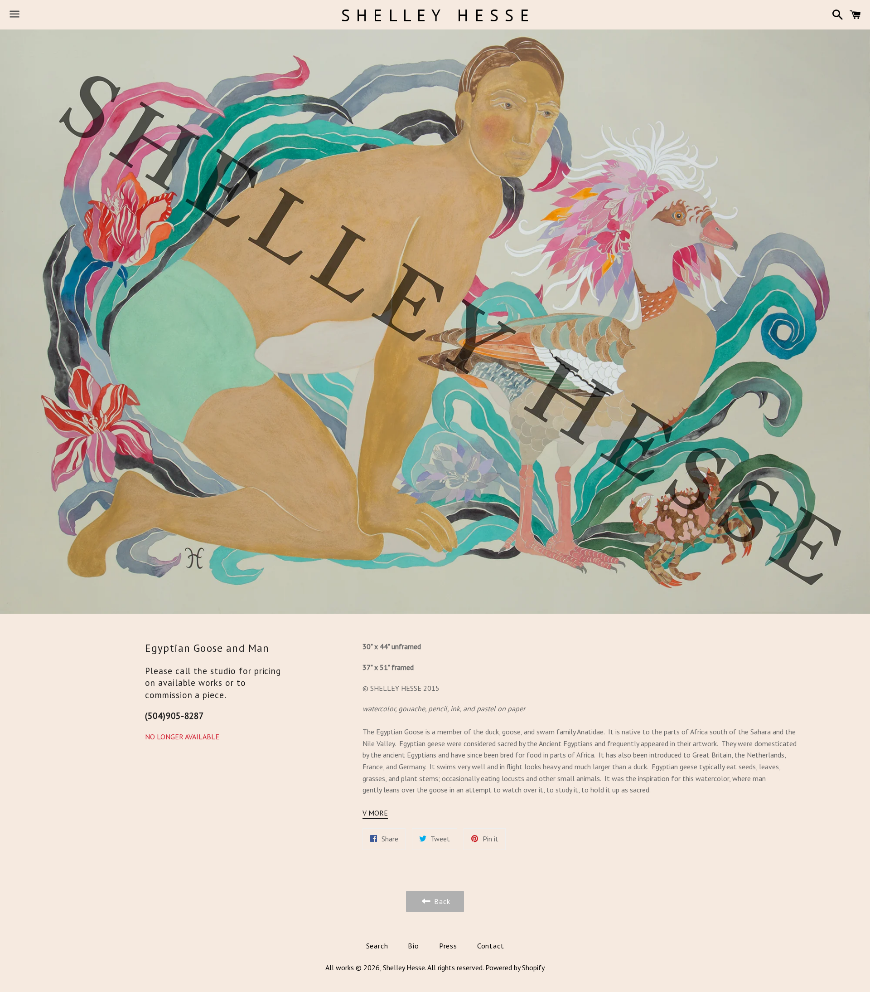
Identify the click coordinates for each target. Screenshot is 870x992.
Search (377, 945)
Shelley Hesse (404, 967)
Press (448, 945)
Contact (490, 945)
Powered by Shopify (515, 967)
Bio (413, 945)
